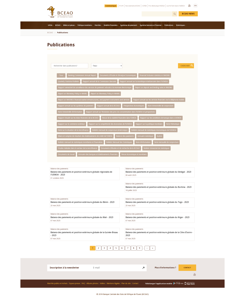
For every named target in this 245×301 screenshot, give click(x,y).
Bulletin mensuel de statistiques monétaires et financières (80, 142)
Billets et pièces (69, 25)
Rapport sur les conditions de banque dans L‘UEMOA (160, 118)
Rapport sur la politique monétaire (149, 124)
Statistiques (180, 25)
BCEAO (57, 25)
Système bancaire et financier (151, 25)
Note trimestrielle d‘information (70, 112)
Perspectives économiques (134, 106)
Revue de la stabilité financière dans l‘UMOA (119, 118)
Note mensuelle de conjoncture (166, 142)
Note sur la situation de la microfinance (73, 130)
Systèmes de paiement (128, 25)
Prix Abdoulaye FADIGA (157, 6)
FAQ (83, 283)
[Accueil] (60, 12)
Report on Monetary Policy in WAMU (72, 94)
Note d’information (143, 142)
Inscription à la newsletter (64, 267)
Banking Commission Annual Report (82, 75)
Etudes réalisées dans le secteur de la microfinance (77, 148)
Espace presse (74, 283)
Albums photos (92, 283)
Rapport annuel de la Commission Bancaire (99, 81)
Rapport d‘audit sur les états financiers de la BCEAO (78, 118)
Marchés (98, 25)
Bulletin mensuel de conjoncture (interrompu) (109, 130)
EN (195, 5)
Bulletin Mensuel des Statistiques (119, 142)
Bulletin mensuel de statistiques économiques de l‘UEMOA (153, 130)
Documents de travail (66, 154)
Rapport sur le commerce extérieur (71, 124)
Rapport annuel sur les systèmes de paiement (75, 106)
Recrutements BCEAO (132, 6)
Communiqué (110, 6)
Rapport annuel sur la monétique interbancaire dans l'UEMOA (144, 81)
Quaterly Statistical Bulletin (68, 81)
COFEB (144, 6)
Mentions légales (113, 283)
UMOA (50, 25)
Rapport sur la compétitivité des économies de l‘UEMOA (110, 124)
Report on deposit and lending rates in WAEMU (153, 87)
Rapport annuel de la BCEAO (108, 106)
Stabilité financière (110, 25)
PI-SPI (121, 6)
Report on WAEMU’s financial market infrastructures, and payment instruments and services (93, 100)
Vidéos (102, 283)
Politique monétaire (85, 25)
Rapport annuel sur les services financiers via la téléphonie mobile (158, 100)
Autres (159, 136)
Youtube (189, 5)
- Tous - (61, 75)
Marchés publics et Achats (57, 283)
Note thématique (172, 124)
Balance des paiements (125, 136)
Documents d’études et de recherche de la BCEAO (120, 148)
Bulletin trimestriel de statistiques (156, 148)
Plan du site (126, 283)
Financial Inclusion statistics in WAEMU (155, 75)
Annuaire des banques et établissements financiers (98, 154)
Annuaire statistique (145, 136)
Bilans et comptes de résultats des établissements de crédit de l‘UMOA (85, 136)
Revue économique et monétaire (133, 154)
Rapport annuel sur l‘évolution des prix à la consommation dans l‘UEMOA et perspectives (120, 112)
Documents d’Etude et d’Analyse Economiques (118, 75)
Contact (187, 268)
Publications (168, 25)
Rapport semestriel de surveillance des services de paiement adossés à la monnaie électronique (94, 87)
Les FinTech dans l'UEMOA (176, 6)
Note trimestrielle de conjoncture (160, 106)
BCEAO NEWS (188, 14)
